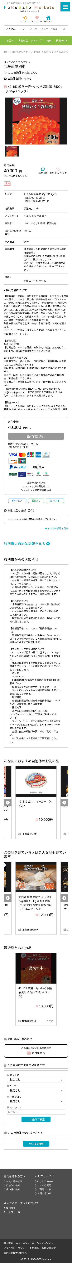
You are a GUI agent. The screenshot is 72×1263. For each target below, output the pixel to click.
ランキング (36, 40)
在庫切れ (38, 437)
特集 (49, 40)
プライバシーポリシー (15, 1248)
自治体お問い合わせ (19, 78)
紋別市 (47, 52)
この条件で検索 (36, 1119)
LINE (37, 501)
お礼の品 (23, 40)
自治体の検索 (13, 1185)
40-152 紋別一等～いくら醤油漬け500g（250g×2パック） (35, 992)
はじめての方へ (45, 1181)
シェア (18, 501)
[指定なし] (36, 1101)
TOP (6, 52)
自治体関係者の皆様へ (15, 1253)
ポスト (56, 501)
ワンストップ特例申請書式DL (36, 490)
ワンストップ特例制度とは (36, 486)
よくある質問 (44, 1185)
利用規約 (34, 1248)
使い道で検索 (36, 1144)
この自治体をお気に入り (22, 72)
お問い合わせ (44, 1193)
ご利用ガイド (44, 1189)
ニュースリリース (25, 1243)
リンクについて (45, 1243)
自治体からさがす (21, 52)
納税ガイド (62, 40)
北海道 (37, 52)
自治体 (10, 40)
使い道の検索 (13, 1189)
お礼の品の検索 (14, 1181)
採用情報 (10, 1208)
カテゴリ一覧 (13, 1212)
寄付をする (36, 1051)
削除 (51, 1021)
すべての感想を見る (58, 528)
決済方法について (36, 483)
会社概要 (8, 1243)
